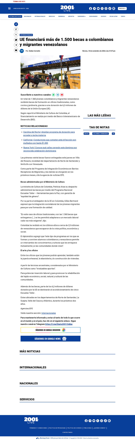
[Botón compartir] (16, 24)
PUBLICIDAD (87, 428)
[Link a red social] (86, 420)
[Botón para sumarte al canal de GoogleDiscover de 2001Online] (50, 330)
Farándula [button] (61, 16)
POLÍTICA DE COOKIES (74, 428)
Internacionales (26, 35)
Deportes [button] (71, 16)
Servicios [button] (52, 16)
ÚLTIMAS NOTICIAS (15, 16)
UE (113, 133)
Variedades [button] (81, 16)
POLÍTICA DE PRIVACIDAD (57, 428)
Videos (123, 16)
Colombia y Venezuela (100, 133)
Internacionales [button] (40, 16)
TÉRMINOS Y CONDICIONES (38, 428)
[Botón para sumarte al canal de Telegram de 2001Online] (57, 94)
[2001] (67, 8)
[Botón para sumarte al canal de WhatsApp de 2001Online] (53, 94)
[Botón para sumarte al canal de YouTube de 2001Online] (62, 94)
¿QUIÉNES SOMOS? (99, 428)
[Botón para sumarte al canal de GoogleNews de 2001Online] (50, 338)
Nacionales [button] (27, 16)
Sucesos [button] (103, 16)
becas (86, 133)
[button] (16, 29)
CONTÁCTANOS (67, 432)
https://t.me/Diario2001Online (58, 324)
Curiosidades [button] (93, 16)
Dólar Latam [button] (113, 16)
